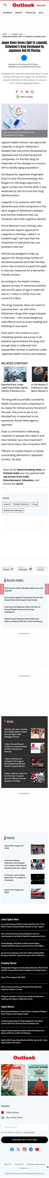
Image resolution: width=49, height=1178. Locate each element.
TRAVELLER (30, 13)
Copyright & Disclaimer (36, 1164)
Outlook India (11, 473)
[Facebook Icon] (12, 1149)
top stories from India (16, 476)
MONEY (18, 13)
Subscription (12, 1112)
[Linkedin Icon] (31, 1149)
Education (28, 480)
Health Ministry (21, 504)
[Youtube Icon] (37, 1149)
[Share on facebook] (16, 91)
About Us (7, 1164)
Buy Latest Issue (14, 1117)
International (17, 34)
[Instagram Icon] (24, 1149)
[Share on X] (21, 91)
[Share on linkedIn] (27, 91)
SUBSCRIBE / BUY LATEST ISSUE (24, 1140)
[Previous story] (2, 589)
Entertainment (12, 480)
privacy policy (29, 1132)
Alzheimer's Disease (13, 510)
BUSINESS (7, 13)
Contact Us (18, 1164)
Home (4, 34)
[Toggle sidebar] (7, 5)
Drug (35, 504)
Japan (7, 504)
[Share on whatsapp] (32, 91)
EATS (41, 13)
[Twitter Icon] (18, 1149)
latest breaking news (29, 469)
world (19, 483)
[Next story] (47, 589)
